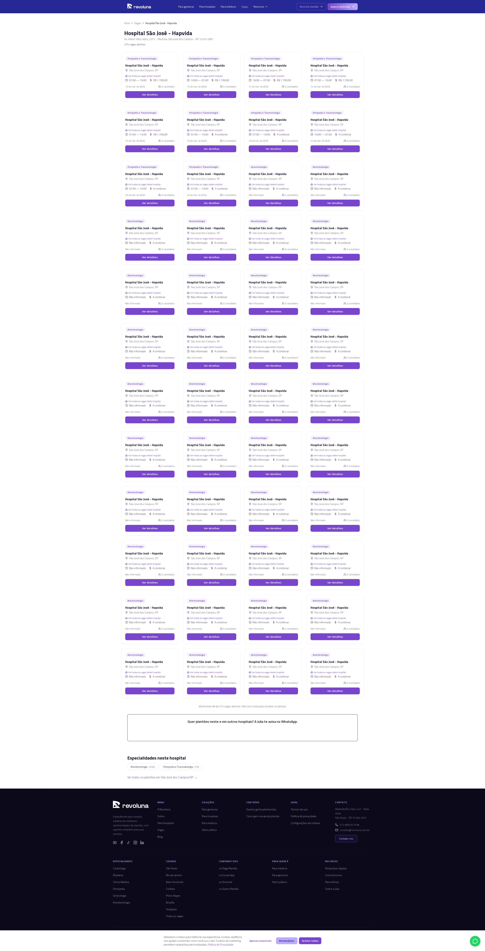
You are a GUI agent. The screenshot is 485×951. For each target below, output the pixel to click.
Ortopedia (119, 889)
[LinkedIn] (142, 842)
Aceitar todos (310, 941)
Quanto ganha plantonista (261, 809)
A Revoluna (163, 809)
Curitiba (170, 889)
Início (127, 23)
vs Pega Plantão (228, 868)
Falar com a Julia (245, 732)
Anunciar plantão (309, 7)
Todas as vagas (174, 916)
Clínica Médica (121, 882)
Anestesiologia (121, 902)
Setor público (209, 830)
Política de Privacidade (220, 944)
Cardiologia (119, 868)
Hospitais (171, 909)
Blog (160, 837)
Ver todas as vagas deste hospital (144, 76)
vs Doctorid (225, 882)
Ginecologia (119, 896)
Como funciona (333, 875)
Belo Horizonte (174, 882)
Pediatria (118, 875)
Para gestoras (186, 7)
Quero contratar (340, 7)
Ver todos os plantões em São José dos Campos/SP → (162, 777)
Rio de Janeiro (174, 875)
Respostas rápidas (336, 868)
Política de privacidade (303, 816)
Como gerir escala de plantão (262, 816)
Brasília (170, 902)
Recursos (258, 7)
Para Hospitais (165, 823)
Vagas (244, 7)
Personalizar (286, 941)
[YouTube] (115, 842)
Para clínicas (332, 882)
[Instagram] (135, 842)
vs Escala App (227, 875)
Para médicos (228, 7)
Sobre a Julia (332, 889)
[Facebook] (122, 842)
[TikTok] (128, 842)
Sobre (160, 816)
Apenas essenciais (260, 941)
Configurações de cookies (305, 823)
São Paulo (171, 868)
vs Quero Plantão (229, 889)
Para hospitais (207, 7)
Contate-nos (346, 838)
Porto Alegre (173, 896)
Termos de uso (299, 809)
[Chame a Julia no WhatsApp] (475, 941)
